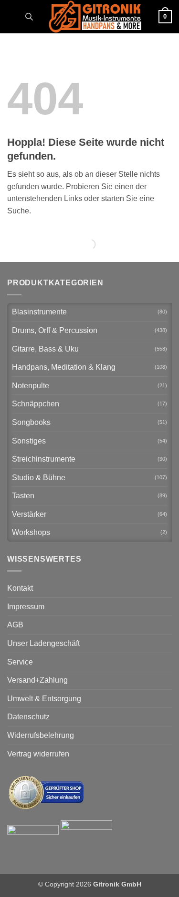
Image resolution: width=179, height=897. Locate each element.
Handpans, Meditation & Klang (64, 367)
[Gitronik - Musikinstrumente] (95, 16)
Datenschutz (28, 717)
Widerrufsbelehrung (40, 735)
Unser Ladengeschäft (43, 643)
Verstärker (29, 514)
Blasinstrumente (39, 312)
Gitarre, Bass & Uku (45, 349)
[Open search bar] (29, 16)
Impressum (25, 607)
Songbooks (31, 422)
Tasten (23, 496)
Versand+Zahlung (37, 680)
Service (20, 662)
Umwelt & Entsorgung (44, 699)
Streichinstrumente (43, 459)
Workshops (31, 532)
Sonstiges (29, 441)
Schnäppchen (35, 404)
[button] (13, 16)
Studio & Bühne (38, 478)
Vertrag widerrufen (38, 754)
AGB (15, 625)
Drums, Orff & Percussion (54, 330)
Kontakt (20, 588)
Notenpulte (30, 386)
